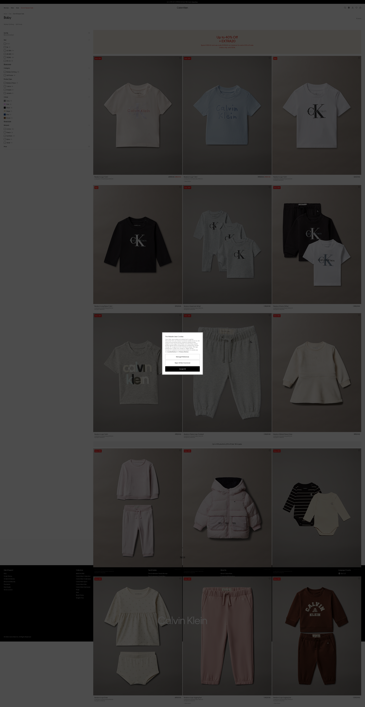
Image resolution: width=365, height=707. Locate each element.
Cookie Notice (171, 351)
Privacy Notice (183, 351)
